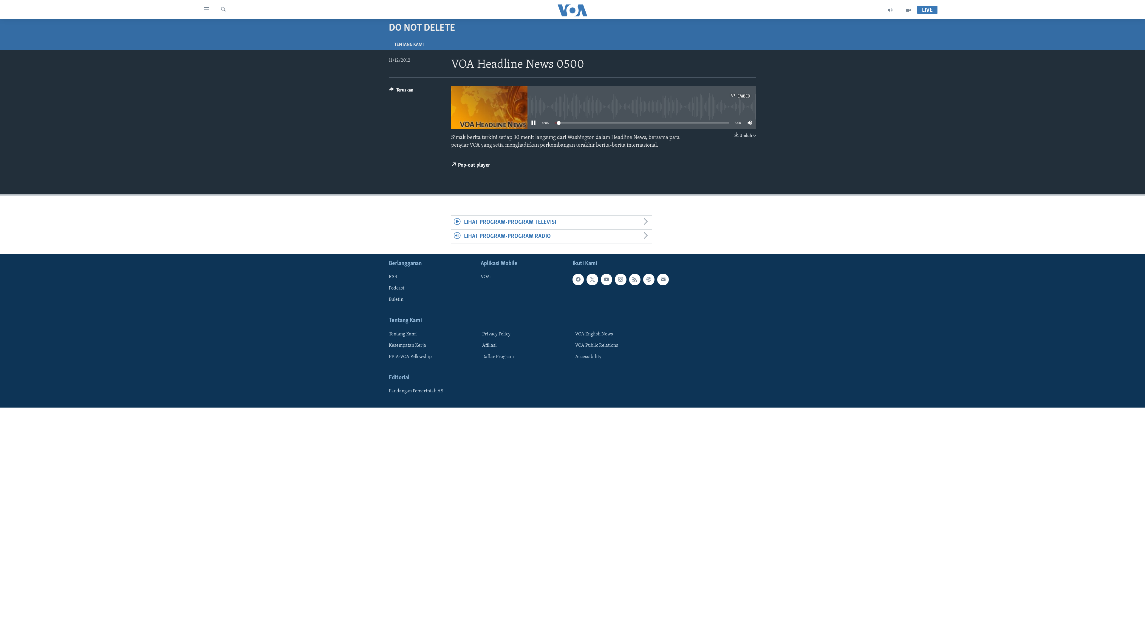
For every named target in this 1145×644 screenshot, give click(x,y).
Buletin (396, 299)
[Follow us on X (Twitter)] (592, 279)
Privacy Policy (496, 334)
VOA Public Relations (596, 345)
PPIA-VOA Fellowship (410, 356)
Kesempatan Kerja (407, 345)
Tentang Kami (409, 44)
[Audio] (890, 10)
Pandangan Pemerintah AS (416, 391)
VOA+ (486, 277)
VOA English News (594, 334)
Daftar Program (498, 356)
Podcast (396, 288)
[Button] (401, 91)
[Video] (908, 10)
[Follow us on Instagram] (620, 279)
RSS (393, 277)
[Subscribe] (663, 279)
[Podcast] (648, 279)
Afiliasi (489, 345)
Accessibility (588, 356)
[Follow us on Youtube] (606, 279)
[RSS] (634, 279)
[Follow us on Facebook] (578, 279)
